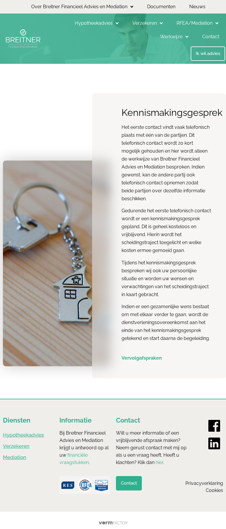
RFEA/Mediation (194, 23)
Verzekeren (144, 23)
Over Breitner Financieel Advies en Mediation (79, 6)
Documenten (161, 6)
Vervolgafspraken (142, 358)
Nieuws (197, 6)
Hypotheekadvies (94, 23)
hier (159, 462)
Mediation (14, 457)
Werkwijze (171, 36)
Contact (210, 36)
